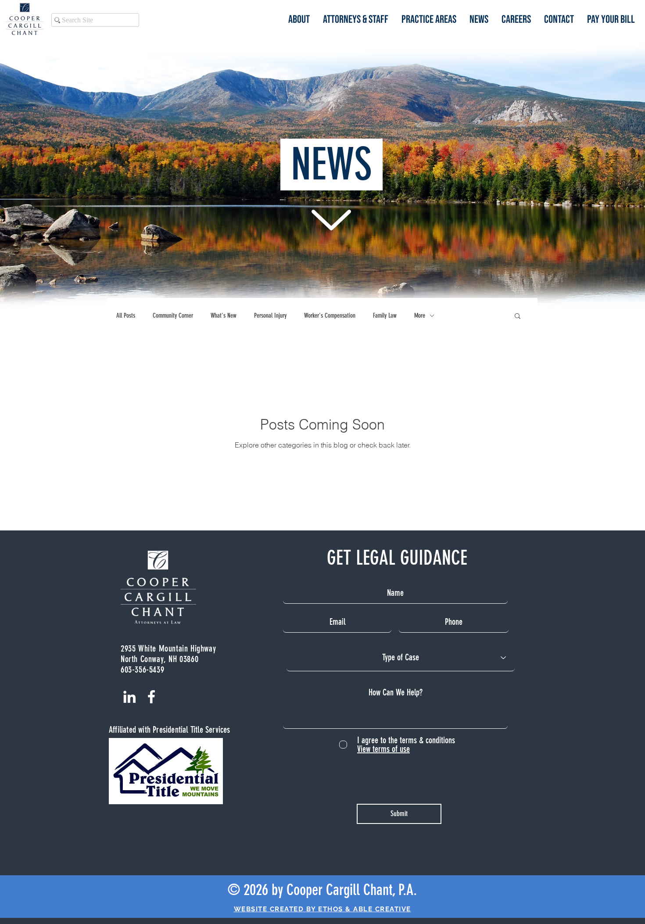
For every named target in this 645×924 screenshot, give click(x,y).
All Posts (125, 315)
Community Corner (173, 315)
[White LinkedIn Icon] (129, 697)
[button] (517, 316)
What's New (223, 315)
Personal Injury (270, 315)
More (419, 315)
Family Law (385, 315)
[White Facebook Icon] (151, 697)
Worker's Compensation (329, 315)
